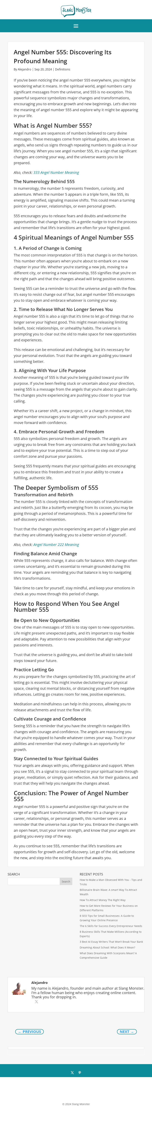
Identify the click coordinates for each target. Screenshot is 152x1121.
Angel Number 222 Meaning (56, 544)
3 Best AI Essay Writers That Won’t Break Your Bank (111, 941)
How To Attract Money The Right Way (102, 900)
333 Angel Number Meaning (56, 172)
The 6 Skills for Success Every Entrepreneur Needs (111, 926)
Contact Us (74, 1094)
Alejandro (24, 69)
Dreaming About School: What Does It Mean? (107, 947)
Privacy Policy (91, 1094)
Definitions (62, 69)
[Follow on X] (72, 1073)
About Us (58, 1094)
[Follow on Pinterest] (80, 1073)
